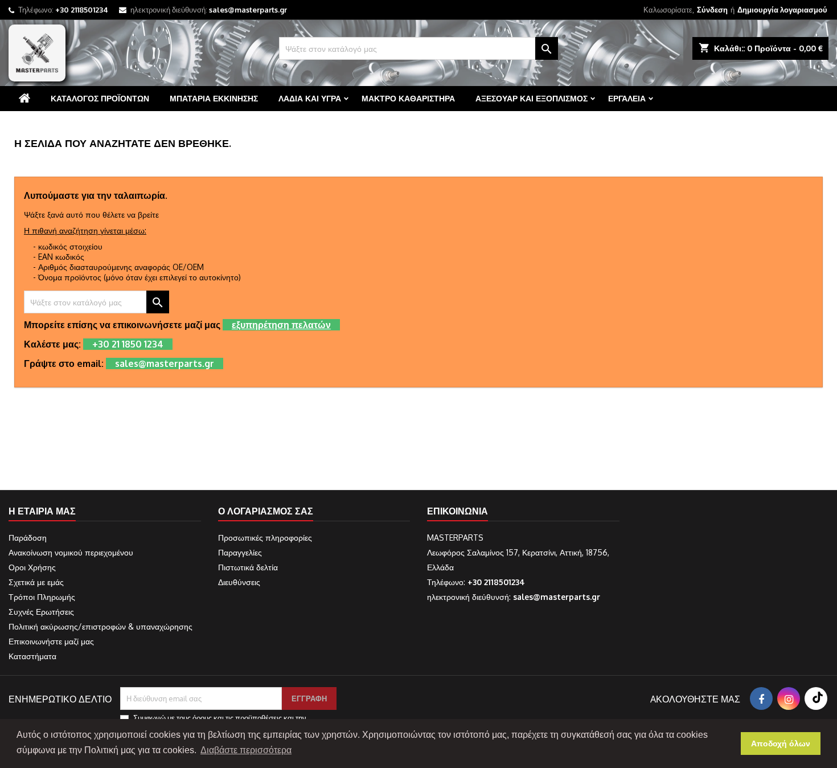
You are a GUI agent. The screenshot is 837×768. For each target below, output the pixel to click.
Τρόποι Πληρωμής (42, 597)
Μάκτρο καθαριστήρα (408, 98)
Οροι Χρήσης (32, 567)
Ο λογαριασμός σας (265, 511)
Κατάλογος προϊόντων (100, 98)
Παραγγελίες (240, 552)
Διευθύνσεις (239, 582)
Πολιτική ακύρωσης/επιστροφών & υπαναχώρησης (100, 626)
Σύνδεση (712, 9)
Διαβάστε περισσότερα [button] (246, 750)
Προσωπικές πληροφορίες (265, 537)
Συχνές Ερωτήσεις (41, 611)
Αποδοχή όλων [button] (780, 743)
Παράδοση (28, 537)
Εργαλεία (627, 98)
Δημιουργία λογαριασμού (782, 9)
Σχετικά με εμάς (36, 582)
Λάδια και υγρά (309, 98)
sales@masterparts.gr (248, 9)
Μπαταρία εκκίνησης (214, 98)
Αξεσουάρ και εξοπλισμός (531, 98)
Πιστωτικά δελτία (248, 567)
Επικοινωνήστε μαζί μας (51, 641)
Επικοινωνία (457, 511)
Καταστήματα (32, 656)
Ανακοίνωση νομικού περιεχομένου (71, 552)
